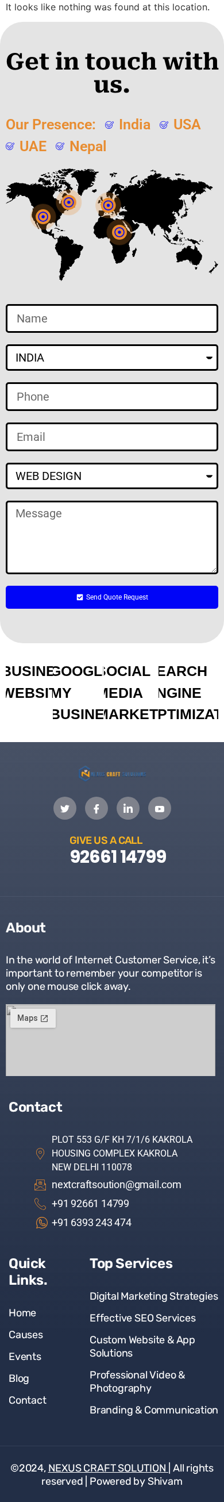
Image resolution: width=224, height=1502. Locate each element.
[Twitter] (64, 808)
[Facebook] (96, 808)
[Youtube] (159, 808)
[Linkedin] (128, 808)
